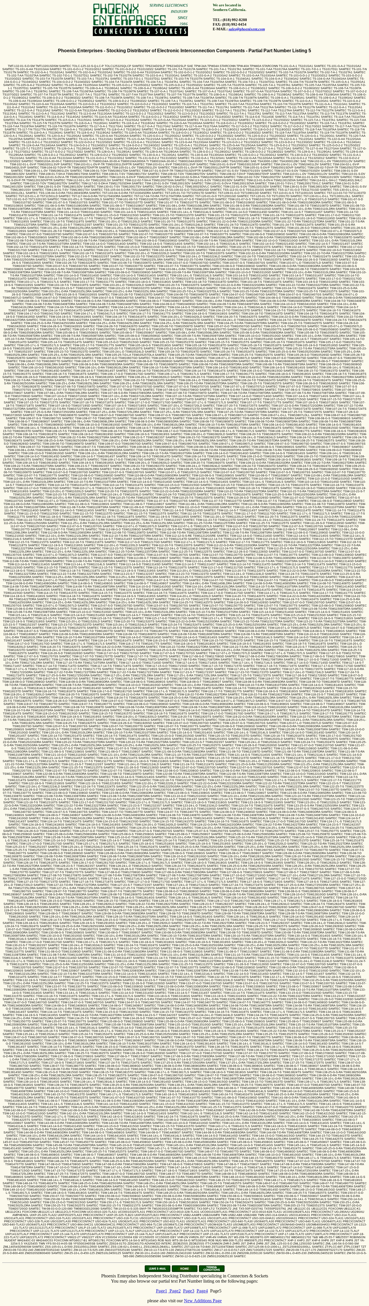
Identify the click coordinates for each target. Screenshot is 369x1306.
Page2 (174, 1290)
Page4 (202, 1290)
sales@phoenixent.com (247, 29)
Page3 (188, 1290)
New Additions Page (203, 1300)
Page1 (161, 1290)
